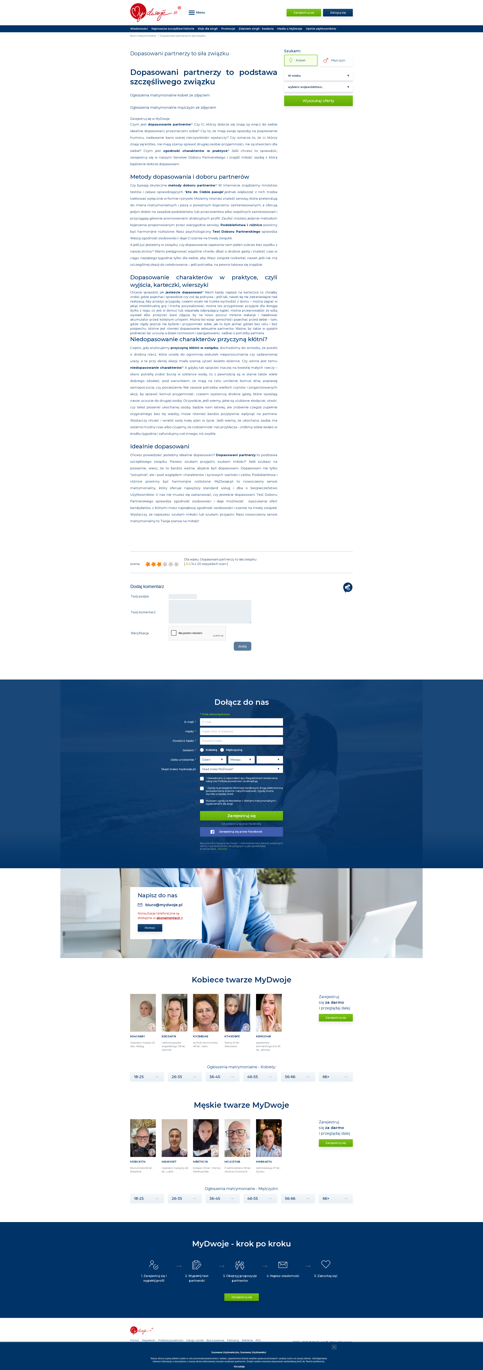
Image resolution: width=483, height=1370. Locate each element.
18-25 (139, 1076)
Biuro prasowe (215, 1340)
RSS (258, 1340)
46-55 (252, 1076)
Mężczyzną (234, 750)
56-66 (290, 1076)
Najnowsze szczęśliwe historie (173, 28)
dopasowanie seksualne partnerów (207, 328)
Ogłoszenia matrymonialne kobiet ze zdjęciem (170, 95)
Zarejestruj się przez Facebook (240, 831)
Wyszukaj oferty (318, 101)
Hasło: (190, 731)
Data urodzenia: (183, 759)
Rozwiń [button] (222, 848)
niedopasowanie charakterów (156, 367)
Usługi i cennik (195, 1340)
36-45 (214, 1076)
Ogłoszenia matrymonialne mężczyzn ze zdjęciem (173, 107)
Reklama (247, 1340)
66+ (326, 1076)
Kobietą (211, 750)
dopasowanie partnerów (169, 124)
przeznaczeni (177, 131)
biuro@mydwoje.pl (163, 905)
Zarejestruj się (304, 12)
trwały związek (220, 238)
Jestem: (189, 750)
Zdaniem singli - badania (256, 28)
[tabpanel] (144, 1024)
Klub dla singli (208, 28)
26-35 (177, 1076)
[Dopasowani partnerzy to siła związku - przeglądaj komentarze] (347, 587)
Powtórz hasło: (184, 741)
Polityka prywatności (170, 1340)
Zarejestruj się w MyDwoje (150, 119)
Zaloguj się (338, 12)
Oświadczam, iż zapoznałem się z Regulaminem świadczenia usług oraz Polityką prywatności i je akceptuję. (242, 780)
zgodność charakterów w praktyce (195, 151)
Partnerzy (233, 1340)
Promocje (228, 28)
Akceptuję (239, 1366)
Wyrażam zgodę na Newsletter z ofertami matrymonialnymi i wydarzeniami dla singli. (241, 802)
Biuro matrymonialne (143, 35)
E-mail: (190, 722)
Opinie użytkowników (321, 28)
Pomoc (150, 928)
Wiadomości (139, 28)
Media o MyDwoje (289, 28)
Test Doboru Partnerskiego (236, 231)
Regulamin (148, 1340)
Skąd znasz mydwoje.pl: (178, 769)
